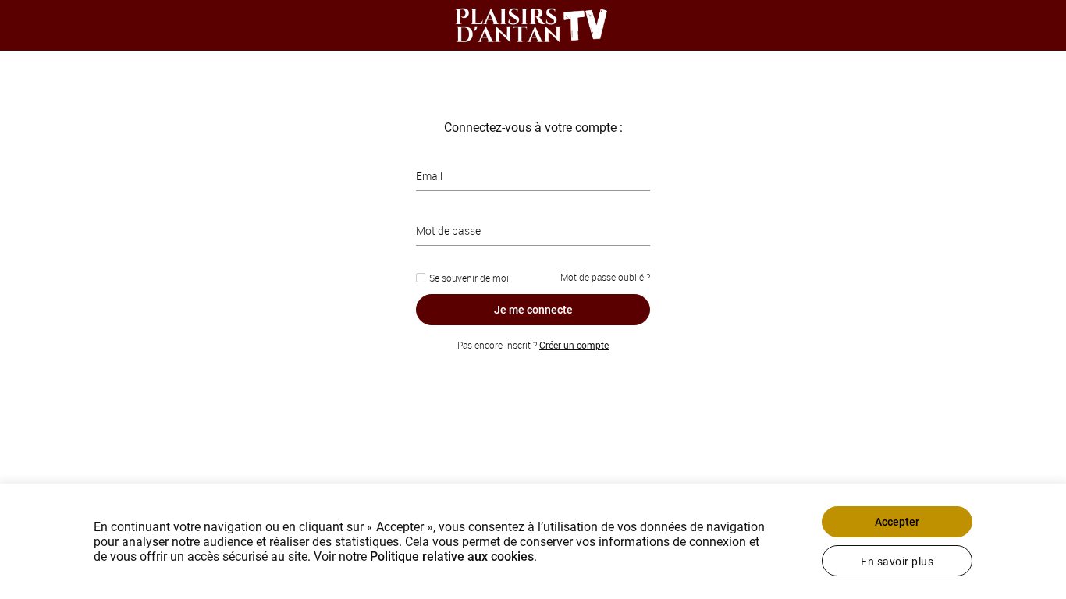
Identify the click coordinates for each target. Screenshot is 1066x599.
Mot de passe (448, 230)
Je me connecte (533, 309)
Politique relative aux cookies (452, 556)
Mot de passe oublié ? (605, 277)
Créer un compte (574, 345)
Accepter (897, 522)
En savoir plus (897, 561)
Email (429, 175)
